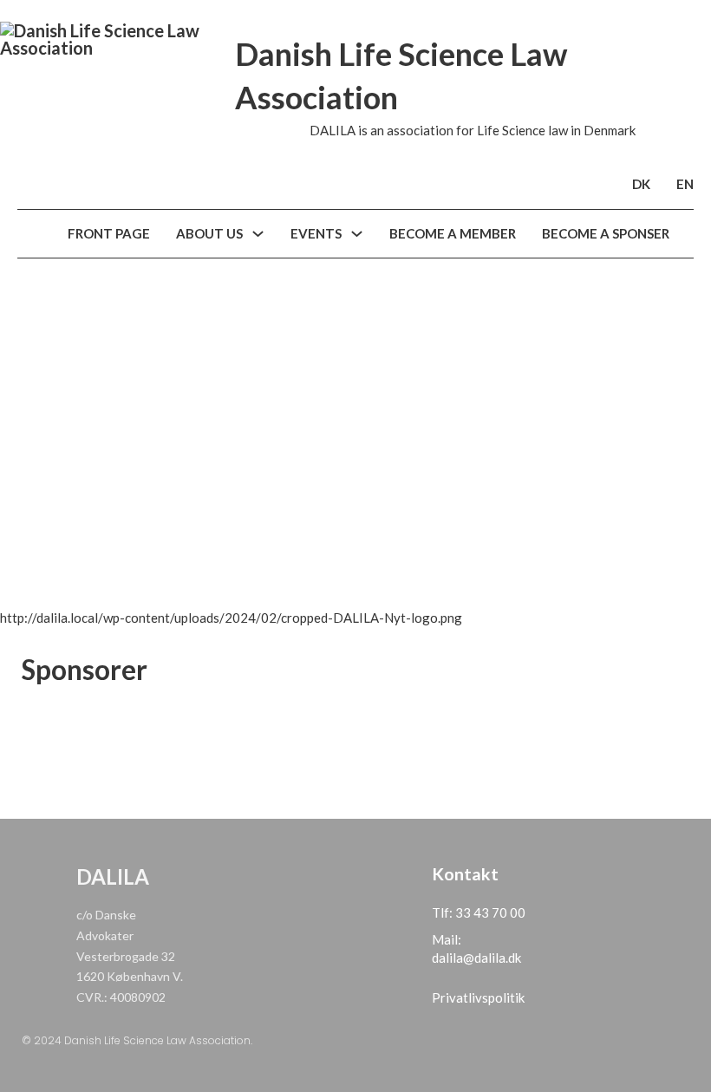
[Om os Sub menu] (257, 233)
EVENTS (316, 233)
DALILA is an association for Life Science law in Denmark (473, 130)
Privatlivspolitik (478, 997)
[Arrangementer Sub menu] (356, 233)
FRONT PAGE (109, 233)
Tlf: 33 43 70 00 (478, 912)
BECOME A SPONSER (605, 233)
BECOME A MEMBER (452, 233)
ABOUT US (209, 233)
